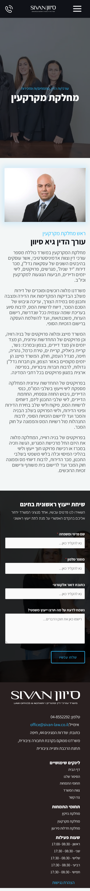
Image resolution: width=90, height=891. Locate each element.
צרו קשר (74, 797)
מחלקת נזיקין (71, 813)
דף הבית (74, 769)
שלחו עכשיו (68, 657)
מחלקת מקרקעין (69, 821)
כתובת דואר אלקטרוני (69, 584)
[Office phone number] (9, 8)
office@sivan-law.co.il (49, 724)
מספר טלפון (75, 559)
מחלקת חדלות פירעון (66, 828)
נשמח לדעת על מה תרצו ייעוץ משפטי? (56, 610)
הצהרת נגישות (63, 882)
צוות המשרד (71, 790)
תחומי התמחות (70, 783)
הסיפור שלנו (72, 776)
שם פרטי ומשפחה (71, 534)
